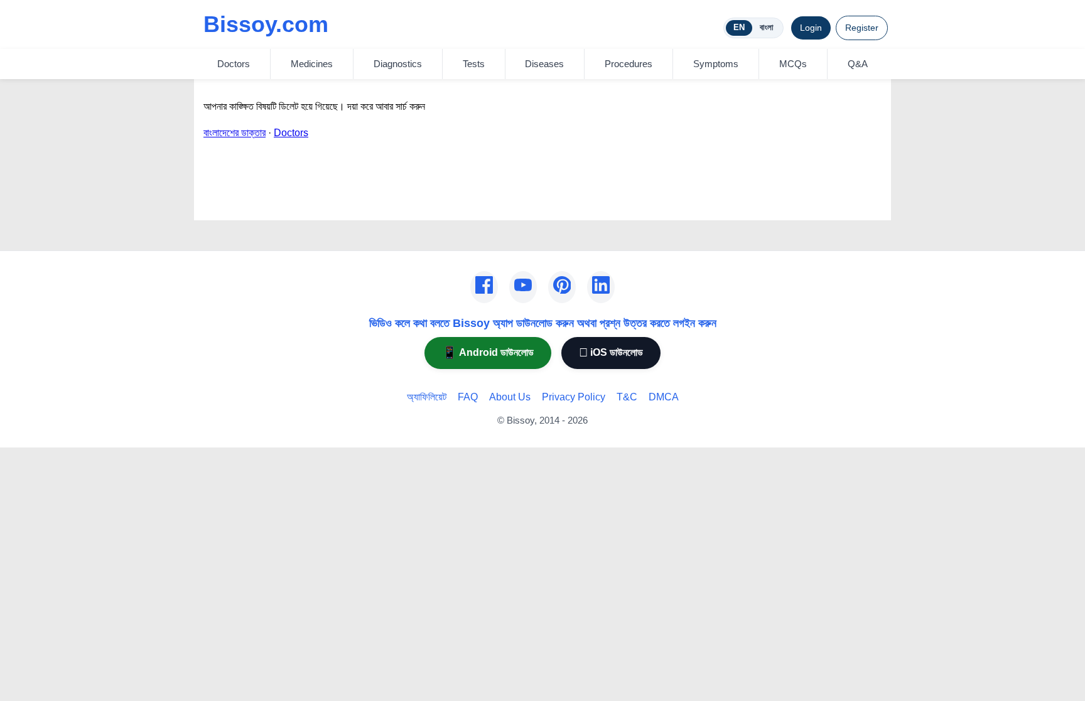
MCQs (793, 63)
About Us (510, 397)
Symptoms (715, 63)
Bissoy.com (265, 24)
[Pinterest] (562, 287)
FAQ (468, 397)
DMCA (664, 397)
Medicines (312, 63)
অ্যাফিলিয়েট (426, 397)
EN (739, 27)
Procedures (628, 63)
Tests (474, 63)
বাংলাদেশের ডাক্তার (234, 132)
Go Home (224, 202)
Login (811, 28)
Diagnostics (398, 63)
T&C (627, 397)
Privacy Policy (573, 397)
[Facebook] (484, 287)
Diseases (544, 63)
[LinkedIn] (601, 287)
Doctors (233, 63)
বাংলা (767, 27)
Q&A (858, 63)
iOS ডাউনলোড (611, 352)
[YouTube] (523, 287)
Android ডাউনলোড (488, 352)
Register (861, 28)
